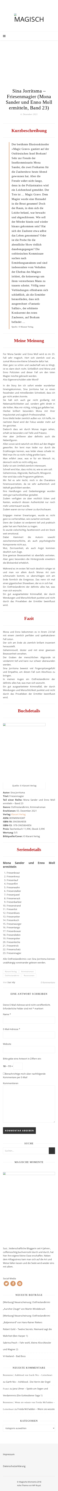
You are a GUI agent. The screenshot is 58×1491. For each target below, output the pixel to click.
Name (7, 1014)
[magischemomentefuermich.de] (29, 18)
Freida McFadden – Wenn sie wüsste (36, 1409)
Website (7, 1043)
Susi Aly (11, 982)
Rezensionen (29, 975)
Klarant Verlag (18, 814)
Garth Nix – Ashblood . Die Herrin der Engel (28, 1381)
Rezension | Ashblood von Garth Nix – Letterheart (27, 1375)
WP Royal (36, 1485)
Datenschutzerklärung (14, 1466)
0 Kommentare (48, 982)
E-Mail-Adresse (11, 1029)
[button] (6, 1283)
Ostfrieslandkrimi (12, 975)
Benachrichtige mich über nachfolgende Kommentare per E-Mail (24, 1075)
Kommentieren (10, 1083)
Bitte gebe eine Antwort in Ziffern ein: (22, 1058)
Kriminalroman (27, 971)
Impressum (9, 1454)
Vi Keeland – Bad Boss (14, 1356)
